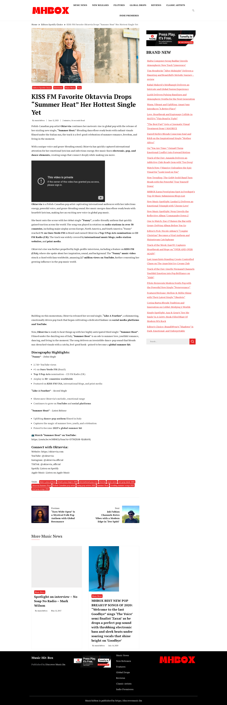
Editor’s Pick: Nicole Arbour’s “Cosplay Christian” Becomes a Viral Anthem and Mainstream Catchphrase (168, 235)
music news (112, 482)
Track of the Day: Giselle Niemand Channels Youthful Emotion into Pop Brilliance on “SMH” (170, 273)
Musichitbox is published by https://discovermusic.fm (113, 700)
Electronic (58, 87)
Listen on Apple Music (58, 472)
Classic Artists (175, 5)
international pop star (88, 482)
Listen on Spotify (49, 468)
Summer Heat (103, 485)
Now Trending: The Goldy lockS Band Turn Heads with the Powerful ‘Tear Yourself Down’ (169, 182)
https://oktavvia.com (52, 451)
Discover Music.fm (55, 664)
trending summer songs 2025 (122, 485)
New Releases (100, 5)
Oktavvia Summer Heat (41, 485)
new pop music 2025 (126, 482)
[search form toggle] (193, 10)
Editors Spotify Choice (42, 87)
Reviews (156, 5)
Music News (80, 5)
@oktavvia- (48, 455)
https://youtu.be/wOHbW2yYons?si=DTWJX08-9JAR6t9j (61, 439)
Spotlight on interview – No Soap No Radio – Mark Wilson (55, 601)
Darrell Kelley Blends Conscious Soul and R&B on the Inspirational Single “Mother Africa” (169, 138)
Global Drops (138, 5)
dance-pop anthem (48, 482)
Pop (79, 87)
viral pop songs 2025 (40, 489)
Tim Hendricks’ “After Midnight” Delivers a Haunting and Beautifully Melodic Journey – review (170, 75)
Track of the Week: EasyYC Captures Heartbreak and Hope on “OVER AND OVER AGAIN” (170, 249)
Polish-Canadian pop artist (64, 485)
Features (119, 5)
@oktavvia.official (53, 459)
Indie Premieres (129, 15)
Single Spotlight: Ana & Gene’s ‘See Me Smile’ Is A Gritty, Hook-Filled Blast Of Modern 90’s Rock (168, 317)
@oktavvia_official (50, 464)
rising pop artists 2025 (86, 485)
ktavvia (102, 482)
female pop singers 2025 (67, 482)
